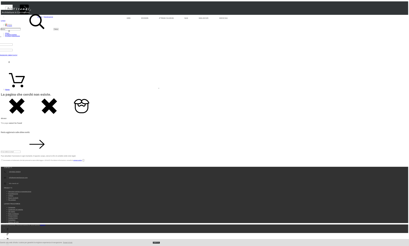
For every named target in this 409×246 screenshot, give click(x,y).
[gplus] (8, 234)
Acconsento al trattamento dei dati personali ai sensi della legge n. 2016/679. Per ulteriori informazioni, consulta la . (42, 160)
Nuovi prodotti (13, 198)
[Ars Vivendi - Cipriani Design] (16, 13)
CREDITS (42, 225)
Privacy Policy (13, 216)
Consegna (11, 207)
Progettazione (13, 193)
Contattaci (11, 220)
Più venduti (12, 200)
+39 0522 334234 (15, 172)
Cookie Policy (13, 218)
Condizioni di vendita (15, 209)
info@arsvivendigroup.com (18, 177)
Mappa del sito (13, 222)
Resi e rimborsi (13, 214)
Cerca (56, 29)
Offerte (10, 196)
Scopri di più (67, 243)
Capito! (156, 242)
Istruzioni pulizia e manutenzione (19, 191)
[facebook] (8, 229)
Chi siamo (11, 211)
